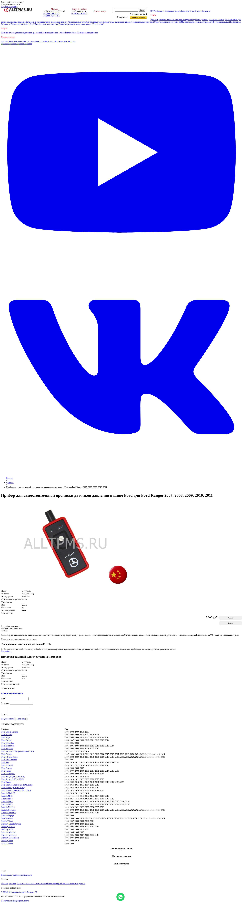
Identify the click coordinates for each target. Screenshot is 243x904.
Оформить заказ (140, 17)
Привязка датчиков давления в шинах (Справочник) (81, 24)
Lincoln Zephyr (7, 815)
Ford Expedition (7, 746)
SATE (11, 41)
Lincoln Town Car (8, 813)
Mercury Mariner (8, 827)
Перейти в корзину (9, 7)
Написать (21, 719)
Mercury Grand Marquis (11, 824)
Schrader (4, 41)
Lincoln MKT (7, 799)
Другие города (100, 11)
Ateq (65, 41)
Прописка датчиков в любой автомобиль (59, 33)
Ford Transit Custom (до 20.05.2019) (16, 790)
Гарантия (185, 11)
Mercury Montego (8, 832)
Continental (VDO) (38, 41)
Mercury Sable (7, 840)
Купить (230, 618)
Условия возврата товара (36, 883)
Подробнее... (6, 651)
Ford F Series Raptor (9, 757)
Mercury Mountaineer (10, 838)
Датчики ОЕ (32, 892)
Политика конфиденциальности (15, 901)
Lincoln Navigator (8, 810)
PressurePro (19, 41)
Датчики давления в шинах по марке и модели (170, 20)
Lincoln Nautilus (8, 807)
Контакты (206, 11)
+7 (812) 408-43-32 (79, 13)
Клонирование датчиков (87, 33)
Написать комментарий (12, 693)
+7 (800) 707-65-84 (51, 16)
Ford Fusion (6, 771)
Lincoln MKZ (7, 804)
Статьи (198, 11)
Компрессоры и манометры (46, 24)
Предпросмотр (7, 719)
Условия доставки (8, 883)
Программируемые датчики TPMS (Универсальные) (207, 22)
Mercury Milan (7, 829)
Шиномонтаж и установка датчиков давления (21, 33)
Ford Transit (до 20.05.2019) (13, 788)
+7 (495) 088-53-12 (51, 13)
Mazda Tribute (7, 821)
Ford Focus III (7, 765)
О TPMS (154, 11)
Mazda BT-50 (7, 818)
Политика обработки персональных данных (66, 883)
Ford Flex (5, 762)
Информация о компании (12, 875)
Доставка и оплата (173, 11)
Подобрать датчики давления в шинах (207, 20)
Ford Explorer (7, 748)
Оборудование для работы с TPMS (169, 22)
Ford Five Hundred (9, 760)
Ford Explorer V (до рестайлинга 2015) (17, 751)
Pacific (26, 41)
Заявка (230, 623)
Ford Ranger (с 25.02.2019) (12, 779)
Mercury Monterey (8, 835)
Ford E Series (6, 735)
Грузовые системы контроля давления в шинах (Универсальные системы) (122, 22)
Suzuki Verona (7, 843)
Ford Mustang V (8, 774)
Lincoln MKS (7, 796)
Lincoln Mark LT (8, 793)
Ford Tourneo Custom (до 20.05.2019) (17, 785)
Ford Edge (5, 737)
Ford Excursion (7, 743)
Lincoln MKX (7, 801)
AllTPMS (72, 41)
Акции (161, 11)
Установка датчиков (17, 892)
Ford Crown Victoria (9, 732)
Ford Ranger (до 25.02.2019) (13, 776)
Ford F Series (6, 754)
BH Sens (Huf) (52, 41)
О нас (192, 11)
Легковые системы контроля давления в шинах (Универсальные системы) (57, 22)
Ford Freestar (6, 768)
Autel (61, 41)
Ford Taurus (6, 782)
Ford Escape (6, 740)
